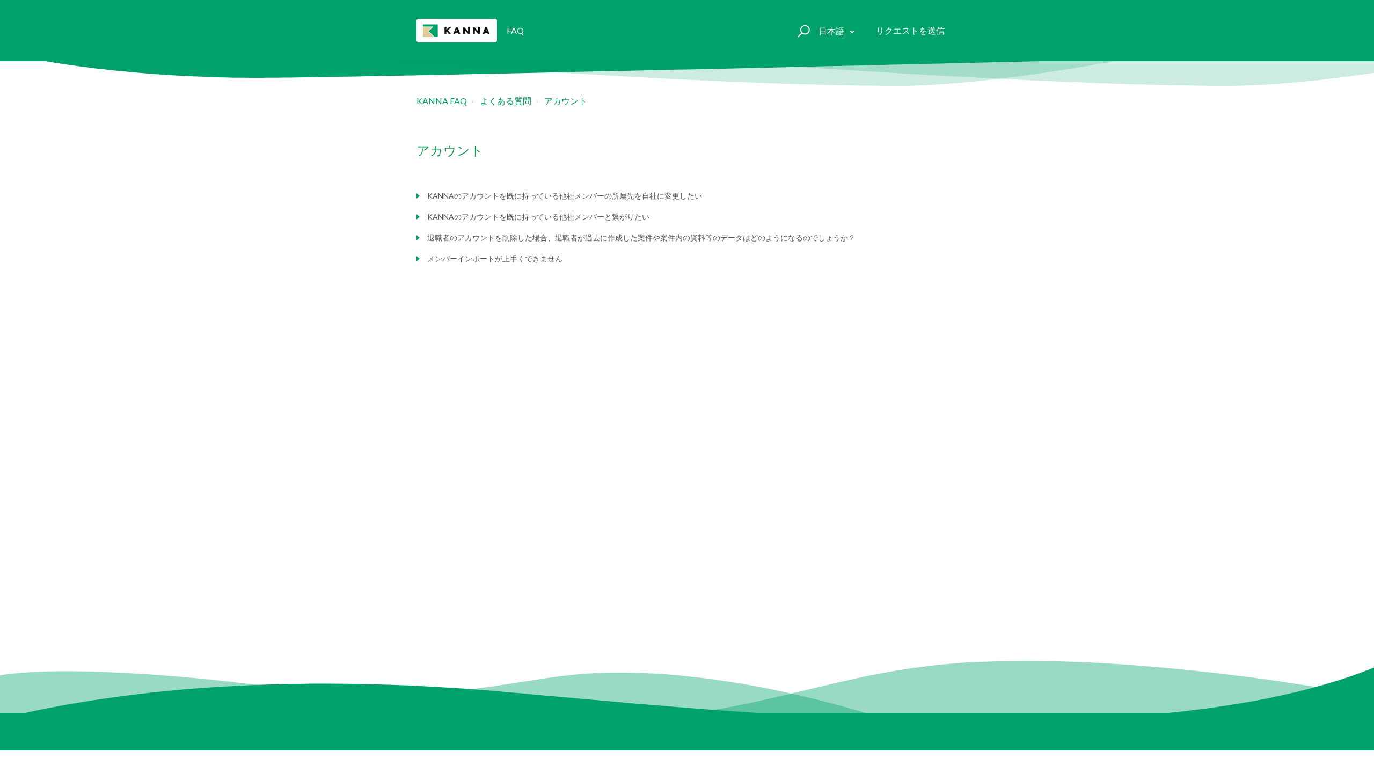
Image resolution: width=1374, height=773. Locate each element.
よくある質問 (505, 101)
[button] (802, 30)
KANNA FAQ (441, 101)
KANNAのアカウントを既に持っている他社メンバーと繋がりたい (538, 216)
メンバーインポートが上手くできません (494, 258)
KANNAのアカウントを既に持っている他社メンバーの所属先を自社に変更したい (564, 195)
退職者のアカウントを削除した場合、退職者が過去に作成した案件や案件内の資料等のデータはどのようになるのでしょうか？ (641, 237)
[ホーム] (456, 30)
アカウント (565, 101)
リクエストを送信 (910, 30)
